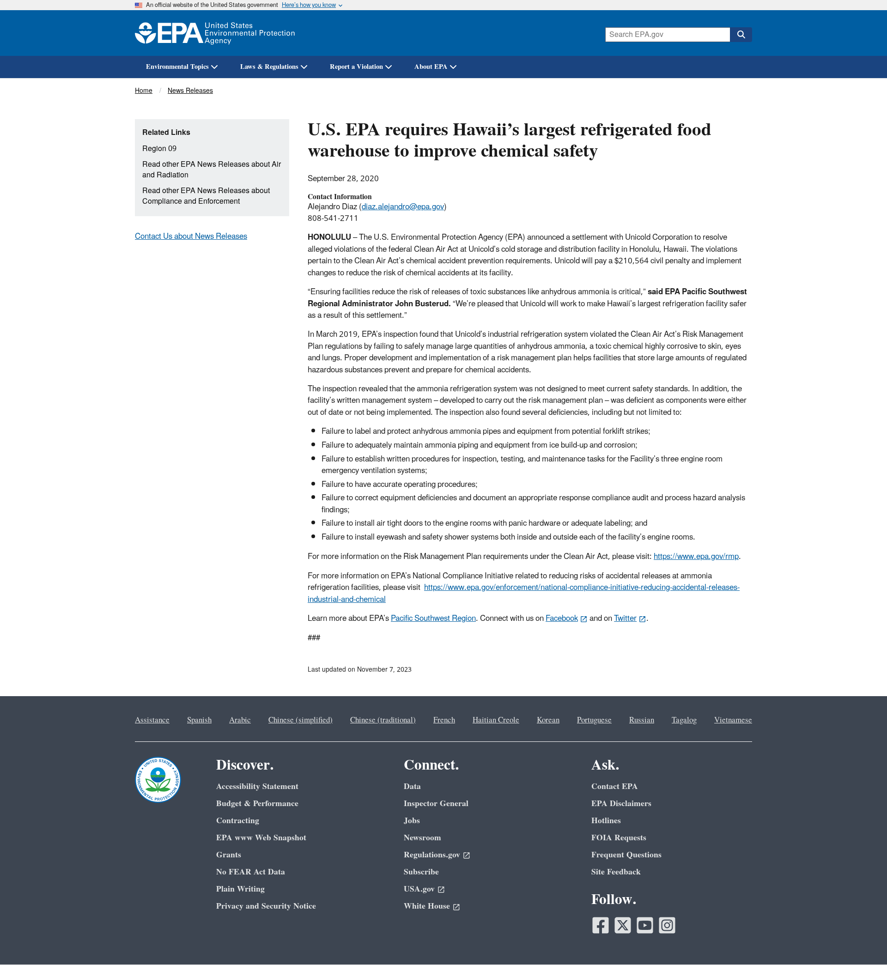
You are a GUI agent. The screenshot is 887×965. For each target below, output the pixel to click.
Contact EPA (614, 786)
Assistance (152, 720)
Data (412, 786)
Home (143, 90)
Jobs (412, 820)
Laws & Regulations (269, 67)
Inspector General (436, 803)
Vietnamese (733, 720)
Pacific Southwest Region (433, 618)
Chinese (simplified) (300, 720)
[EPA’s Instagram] (667, 925)
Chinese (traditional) (383, 720)
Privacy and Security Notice (266, 906)
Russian (641, 720)
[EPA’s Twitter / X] (623, 925)
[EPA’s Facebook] (600, 925)
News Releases (190, 90)
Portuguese (594, 720)
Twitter (625, 618)
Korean (548, 720)
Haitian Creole (496, 720)
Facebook (562, 618)
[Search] (741, 34)
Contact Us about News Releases (191, 236)
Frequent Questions (626, 855)
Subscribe (421, 872)
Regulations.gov (432, 855)
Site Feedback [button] (616, 872)
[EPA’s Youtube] (645, 925)
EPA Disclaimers (621, 803)
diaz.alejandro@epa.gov (403, 207)
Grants (228, 855)
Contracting (237, 820)
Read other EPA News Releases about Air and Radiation (211, 170)
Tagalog (684, 720)
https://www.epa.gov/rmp (696, 556)
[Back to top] (861, 939)
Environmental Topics (177, 67)
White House (427, 906)
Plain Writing (240, 889)
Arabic (240, 720)
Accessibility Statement (257, 786)
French (444, 720)
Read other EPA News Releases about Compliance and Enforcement (206, 196)
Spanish (199, 720)
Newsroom (422, 838)
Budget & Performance (257, 803)
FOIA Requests (618, 838)
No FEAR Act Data (250, 872)
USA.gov (419, 889)
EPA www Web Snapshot (261, 838)
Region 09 (159, 149)
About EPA (431, 67)
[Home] (215, 33)
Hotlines (606, 820)
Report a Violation (356, 67)
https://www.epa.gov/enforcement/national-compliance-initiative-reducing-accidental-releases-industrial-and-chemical (524, 593)
